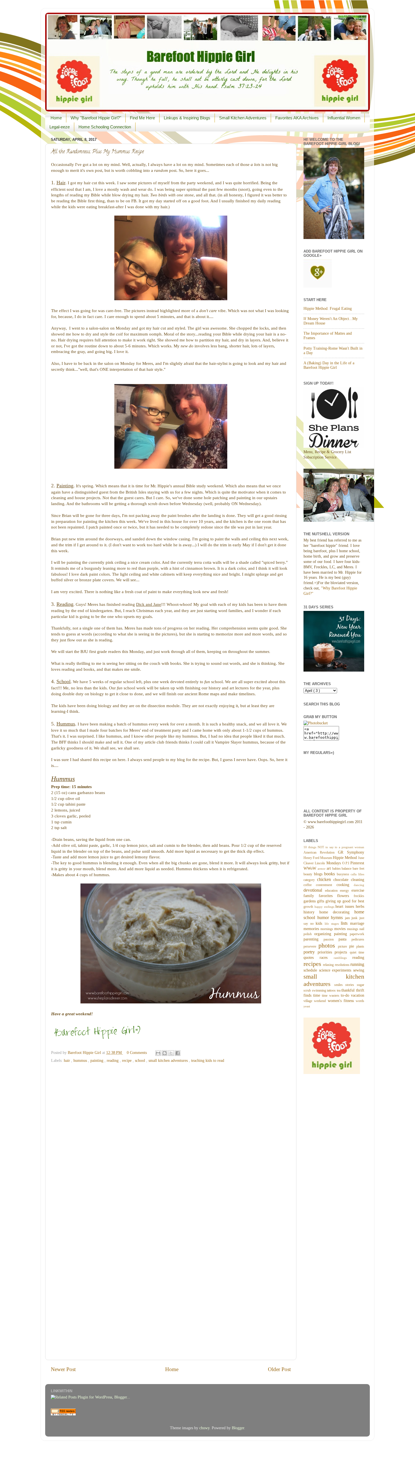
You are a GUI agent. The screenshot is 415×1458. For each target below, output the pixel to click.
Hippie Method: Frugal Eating (327, 308)
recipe (127, 1060)
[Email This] (158, 1053)
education (332, 891)
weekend (320, 1001)
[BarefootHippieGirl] (315, 723)
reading (113, 1060)
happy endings (325, 906)
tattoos (332, 990)
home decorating (336, 912)
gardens (310, 901)
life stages (333, 923)
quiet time (357, 952)
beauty (308, 874)
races (326, 957)
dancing (359, 885)
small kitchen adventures (168, 1060)
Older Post (279, 1369)
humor (324, 917)
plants (360, 946)
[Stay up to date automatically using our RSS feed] (63, 1414)
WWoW (310, 868)
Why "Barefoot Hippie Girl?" (96, 117)
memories (311, 929)
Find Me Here (142, 117)
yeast (306, 1006)
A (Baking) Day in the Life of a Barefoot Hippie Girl (328, 365)
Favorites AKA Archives (297, 117)
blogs (319, 874)
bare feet (358, 869)
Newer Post (63, 1369)
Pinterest (357, 863)
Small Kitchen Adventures (243, 117)
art (329, 868)
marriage (357, 923)
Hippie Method (345, 858)
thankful (348, 990)
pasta (344, 939)
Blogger (238, 1428)
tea (339, 990)
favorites (328, 896)
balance (347, 869)
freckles (359, 896)
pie (353, 946)
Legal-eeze (59, 126)
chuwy (204, 1428)
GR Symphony (351, 852)
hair (67, 1060)
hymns (338, 917)
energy (345, 891)
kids (320, 923)
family (311, 896)
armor (322, 868)
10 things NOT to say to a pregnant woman (333, 847)
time (317, 995)
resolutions (342, 965)
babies (337, 869)
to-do (346, 995)
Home (56, 117)
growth (308, 907)
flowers (345, 896)
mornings (327, 929)
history (311, 912)
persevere (310, 946)
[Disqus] (170, 1137)
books (330, 873)
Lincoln (320, 863)
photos (328, 945)
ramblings (343, 957)
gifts (321, 901)
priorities (326, 952)
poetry (310, 952)
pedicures (357, 939)
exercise (357, 890)
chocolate (342, 880)
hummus (80, 1060)
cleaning (357, 880)
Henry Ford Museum (318, 858)
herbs (360, 906)
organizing (324, 934)
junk (355, 918)
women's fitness (342, 1001)
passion (331, 939)
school (140, 1060)
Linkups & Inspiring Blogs (187, 117)
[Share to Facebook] (177, 1053)
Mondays (334, 863)
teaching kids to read (207, 1060)
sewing (358, 970)
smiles (340, 985)
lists (345, 923)
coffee (309, 885)
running (357, 964)
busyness (344, 874)
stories (351, 985)
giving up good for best (345, 901)
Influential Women (343, 117)
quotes (311, 957)
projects (342, 952)
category (310, 880)
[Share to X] (171, 1053)
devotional (314, 890)
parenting (313, 939)
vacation (357, 995)
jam (348, 918)
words (360, 1001)
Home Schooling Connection (104, 126)
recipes (313, 964)
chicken (325, 879)
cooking (345, 885)
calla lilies (357, 874)
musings (353, 929)
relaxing (329, 965)
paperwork (357, 934)
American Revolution (320, 852)
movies (340, 929)
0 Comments (137, 1053)
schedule (311, 970)
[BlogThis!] (164, 1053)
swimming (319, 990)
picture (343, 946)
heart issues (345, 906)
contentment (326, 885)
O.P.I (346, 863)
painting (97, 1060)
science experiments (336, 970)
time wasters (331, 995)
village (308, 1001)
